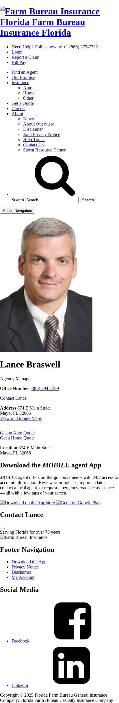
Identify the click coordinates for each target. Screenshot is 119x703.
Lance (13, 398)
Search (18, 199)
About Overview (38, 124)
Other (28, 98)
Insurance (20, 82)
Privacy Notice (25, 566)
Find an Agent (25, 72)
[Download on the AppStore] (28, 502)
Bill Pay (19, 62)
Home (28, 92)
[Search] (55, 194)
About (17, 113)
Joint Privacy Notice (41, 134)
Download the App (29, 561)
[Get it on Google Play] (78, 502)
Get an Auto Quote (17, 432)
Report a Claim (25, 57)
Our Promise (23, 77)
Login (17, 52)
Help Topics (34, 139)
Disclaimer (33, 129)
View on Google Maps (21, 418)
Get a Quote (23, 103)
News (28, 118)
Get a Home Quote (17, 437)
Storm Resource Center (44, 149)
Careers (18, 108)
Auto (27, 87)
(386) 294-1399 (44, 388)
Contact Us (33, 144)
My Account (23, 577)
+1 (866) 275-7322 (55, 46)
